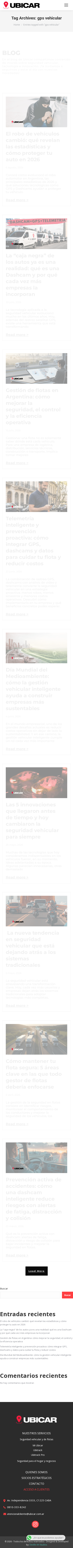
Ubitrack (37, 1450)
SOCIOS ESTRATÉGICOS (37, 1478)
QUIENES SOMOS (36, 1472)
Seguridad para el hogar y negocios (36, 1461)
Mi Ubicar (38, 1445)
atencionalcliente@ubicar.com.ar (25, 1514)
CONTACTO (36, 1484)
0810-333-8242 (16, 1507)
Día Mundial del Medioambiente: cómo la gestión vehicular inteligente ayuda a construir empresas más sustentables (33, 689)
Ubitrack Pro (38, 1454)
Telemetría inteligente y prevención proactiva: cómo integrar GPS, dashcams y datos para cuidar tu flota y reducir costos (33, 541)
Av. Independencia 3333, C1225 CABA (29, 1500)
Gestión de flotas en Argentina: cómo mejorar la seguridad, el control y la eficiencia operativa (33, 406)
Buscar (4, 1288)
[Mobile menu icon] (66, 5)
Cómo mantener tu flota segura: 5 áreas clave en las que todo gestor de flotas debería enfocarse (34, 1074)
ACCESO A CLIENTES (37, 1489)
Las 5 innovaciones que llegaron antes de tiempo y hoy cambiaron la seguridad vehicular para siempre (32, 820)
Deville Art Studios (38, 1544)
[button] (36, 1271)
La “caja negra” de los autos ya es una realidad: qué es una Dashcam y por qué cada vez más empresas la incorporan (32, 274)
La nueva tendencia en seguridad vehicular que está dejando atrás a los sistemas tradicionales (32, 949)
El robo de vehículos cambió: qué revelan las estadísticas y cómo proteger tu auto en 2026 (33, 147)
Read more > (17, 200)
